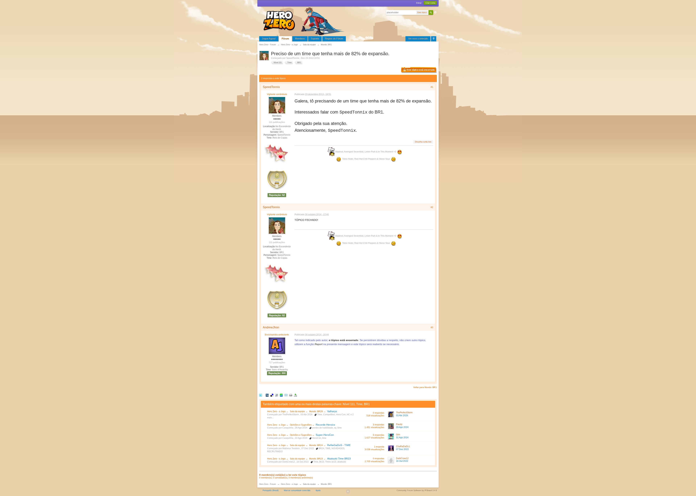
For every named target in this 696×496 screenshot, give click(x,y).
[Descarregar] (295, 395)
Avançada (435, 12)
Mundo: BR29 (316, 411)
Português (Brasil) (271, 490)
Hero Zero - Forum (267, 484)
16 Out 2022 (402, 461)
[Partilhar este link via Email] (286, 395)
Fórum (285, 38)
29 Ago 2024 (402, 427)
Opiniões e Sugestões (301, 425)
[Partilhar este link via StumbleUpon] (281, 395)
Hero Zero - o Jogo (276, 411)
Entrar (419, 3)
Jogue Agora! (269, 38)
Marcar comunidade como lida (297, 490)
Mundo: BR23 (316, 458)
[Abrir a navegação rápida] (433, 38)
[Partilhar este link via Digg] (267, 395)
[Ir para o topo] (348, 491)
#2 (432, 207)
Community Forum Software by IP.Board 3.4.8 (417, 490)
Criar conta (430, 3)
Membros (300, 38)
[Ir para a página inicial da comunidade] (304, 20)
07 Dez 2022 (402, 449)
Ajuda (318, 490)
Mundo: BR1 (326, 484)
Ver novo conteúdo (418, 38)
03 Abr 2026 (402, 415)
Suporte (315, 38)
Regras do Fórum (334, 38)
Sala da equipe (297, 411)
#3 (432, 327)
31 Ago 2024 (402, 437)
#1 (432, 87)
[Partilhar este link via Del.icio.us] (271, 395)
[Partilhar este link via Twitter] (260, 395)
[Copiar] (290, 395)
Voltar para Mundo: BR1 (425, 387)
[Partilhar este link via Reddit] (276, 395)
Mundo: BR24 (316, 445)
